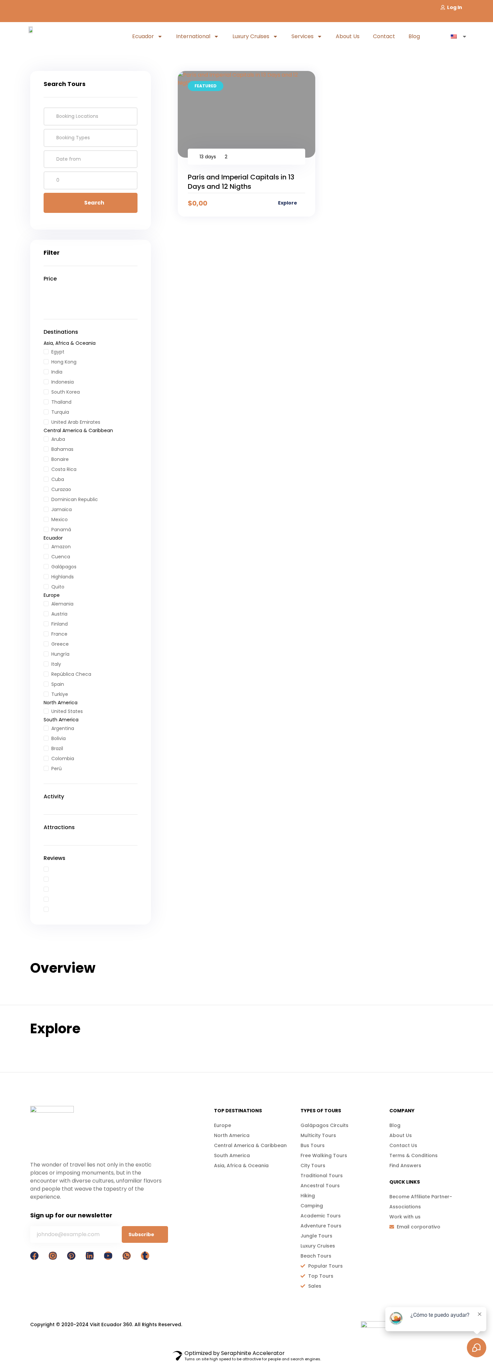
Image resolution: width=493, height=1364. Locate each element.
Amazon (61, 546)
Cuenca (60, 556)
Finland (59, 624)
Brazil (57, 748)
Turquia (60, 412)
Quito (57, 586)
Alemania (62, 603)
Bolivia (58, 738)
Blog (414, 36)
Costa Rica (63, 469)
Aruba (58, 439)
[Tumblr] (145, 1256)
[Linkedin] (90, 1256)
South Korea (65, 392)
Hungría (60, 654)
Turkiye (59, 694)
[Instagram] (53, 1256)
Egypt (57, 351)
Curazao (61, 489)
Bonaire (60, 459)
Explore (288, 202)
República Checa (71, 674)
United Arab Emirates (75, 422)
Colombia (62, 758)
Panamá (61, 529)
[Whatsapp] (126, 1256)
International (193, 36)
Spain (57, 684)
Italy (56, 664)
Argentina (62, 728)
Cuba (57, 479)
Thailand (61, 402)
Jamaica (61, 509)
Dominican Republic (74, 499)
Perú (56, 768)
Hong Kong (63, 361)
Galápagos (63, 566)
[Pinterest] (71, 1256)
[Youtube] (108, 1256)
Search (94, 203)
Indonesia (62, 382)
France (59, 634)
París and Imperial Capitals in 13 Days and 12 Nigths (241, 181)
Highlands (62, 576)
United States (67, 711)
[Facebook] (34, 1256)
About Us (348, 36)
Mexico (59, 519)
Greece (60, 644)
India (56, 372)
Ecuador (143, 36)
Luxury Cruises (250, 36)
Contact (384, 36)
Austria (59, 614)
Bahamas (62, 449)
